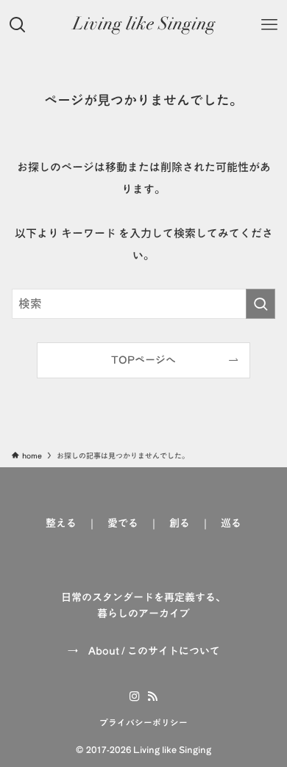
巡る (231, 523)
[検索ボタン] (17, 25)
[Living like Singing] (144, 25)
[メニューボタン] (269, 25)
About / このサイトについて (154, 651)
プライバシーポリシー (143, 723)
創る (179, 523)
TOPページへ (143, 360)
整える (61, 523)
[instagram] (134, 696)
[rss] (152, 696)
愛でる (122, 523)
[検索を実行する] (260, 304)
